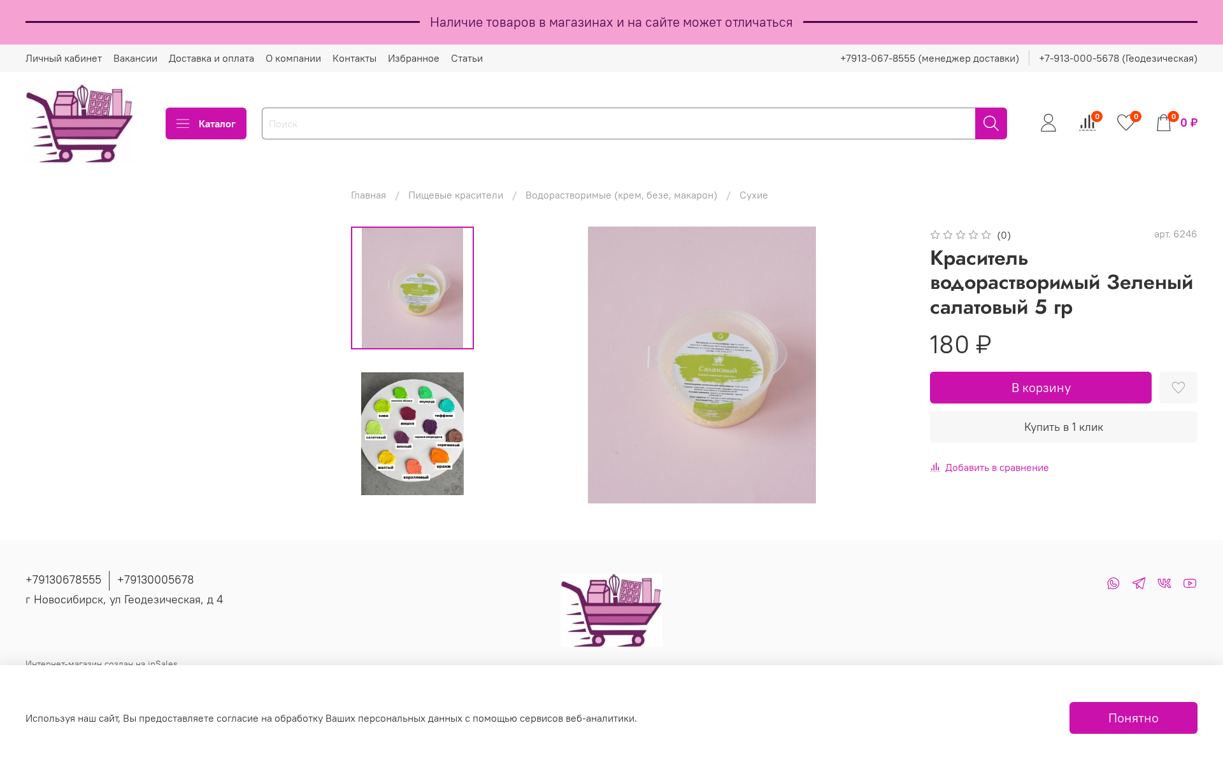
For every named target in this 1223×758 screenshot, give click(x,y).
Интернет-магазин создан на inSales (101, 664)
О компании (293, 58)
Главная (368, 194)
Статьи (467, 58)
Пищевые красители (455, 194)
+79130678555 (63, 579)
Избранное (414, 58)
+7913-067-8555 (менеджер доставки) (929, 58)
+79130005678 (155, 579)
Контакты (354, 58)
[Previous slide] (519, 365)
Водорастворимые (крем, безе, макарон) (621, 194)
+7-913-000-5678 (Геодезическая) (1118, 58)
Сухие (754, 194)
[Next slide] (884, 365)
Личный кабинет (63, 58)
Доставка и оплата (211, 58)
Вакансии (135, 58)
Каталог (217, 123)
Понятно (1133, 718)
